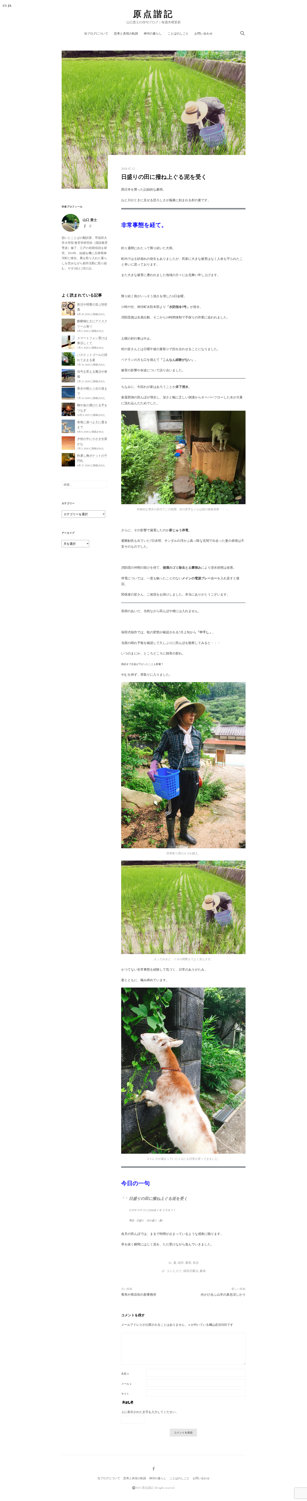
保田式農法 (190, 1271)
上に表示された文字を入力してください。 (150, 1412)
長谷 (196, 1263)
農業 (188, 1263)
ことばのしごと (178, 33)
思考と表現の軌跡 (126, 33)
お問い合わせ (203, 33)
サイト (125, 1393)
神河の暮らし (153, 33)
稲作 (181, 1263)
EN (5, 5)
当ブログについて (96, 33)
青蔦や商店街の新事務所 (138, 1294)
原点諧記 (153, 14)
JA (10, 5)
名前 (125, 1373)
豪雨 (203, 1271)
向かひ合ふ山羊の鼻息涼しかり (223, 1294)
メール (126, 1383)
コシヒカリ (174, 1271)
